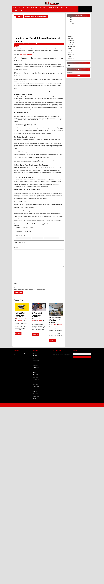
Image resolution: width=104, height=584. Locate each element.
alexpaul (26, 318)
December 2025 (71, 23)
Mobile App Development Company (51, 237)
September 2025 (71, 30)
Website (15, 283)
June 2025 (70, 32)
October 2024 (70, 44)
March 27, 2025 (19, 318)
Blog (28, 7)
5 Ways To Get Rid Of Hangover (25, 54)
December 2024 (71, 40)
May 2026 (70, 19)
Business (43, 7)
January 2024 (70, 56)
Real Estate (21, 7)
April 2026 (70, 21)
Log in (69, 65)
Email (15, 276)
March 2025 (70, 36)
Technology (35, 7)
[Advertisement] (39, 27)
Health (49, 7)
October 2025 (70, 28)
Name (15, 268)
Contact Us (64, 7)
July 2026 (70, 17)
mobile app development (49, 48)
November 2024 (71, 42)
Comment (16, 247)
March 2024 (70, 52)
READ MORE (18, 334)
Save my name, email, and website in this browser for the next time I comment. (29, 289)
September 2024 (71, 46)
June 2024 (70, 48)
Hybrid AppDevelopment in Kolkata (23, 237)
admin (25, 43)
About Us (56, 7)
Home (14, 7)
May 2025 (70, 34)
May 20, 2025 (53, 324)
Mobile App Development (37, 237)
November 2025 (71, 25)
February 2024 (71, 54)
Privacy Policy (17, 10)
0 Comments (19, 320)
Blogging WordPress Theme (48, 404)
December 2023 (71, 58)
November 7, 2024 (37, 318)
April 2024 (70, 50)
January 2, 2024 (18, 43)
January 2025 (70, 38)
